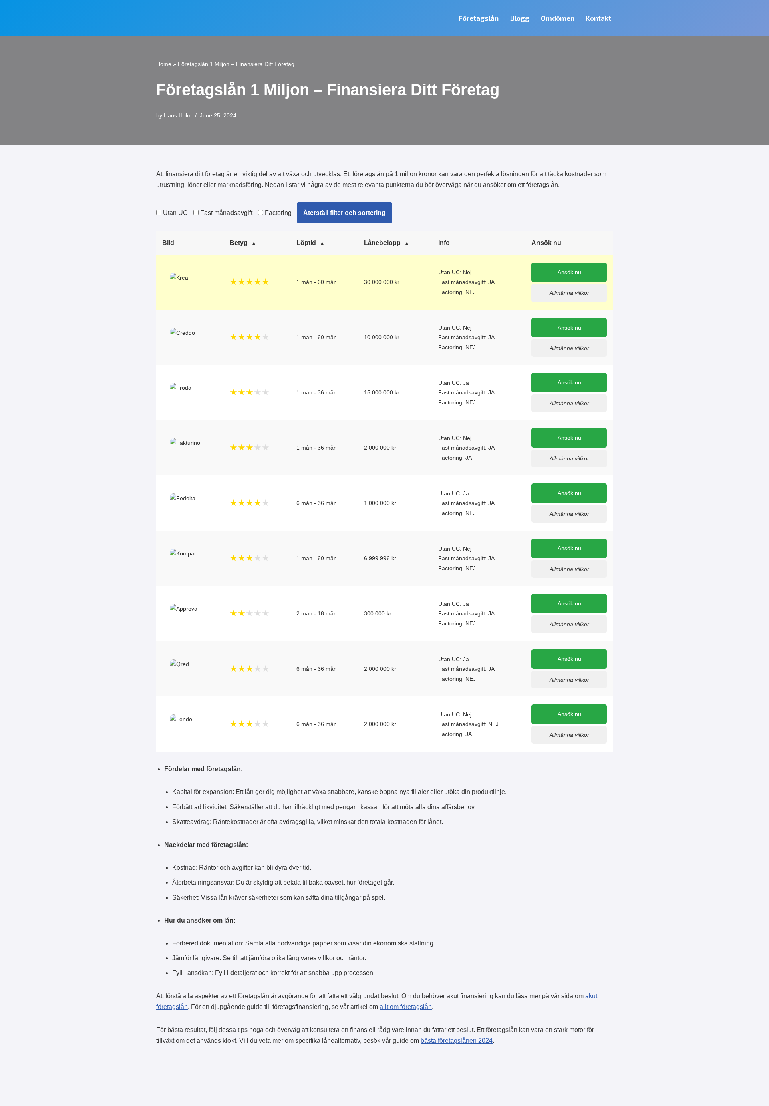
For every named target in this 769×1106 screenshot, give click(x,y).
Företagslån (479, 18)
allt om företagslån (406, 1006)
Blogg (519, 18)
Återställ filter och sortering (344, 212)
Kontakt (598, 18)
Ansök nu (569, 272)
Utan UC (174, 212)
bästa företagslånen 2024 (457, 1040)
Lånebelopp (382, 242)
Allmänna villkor (569, 293)
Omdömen (557, 18)
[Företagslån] (198, 17)
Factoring (277, 212)
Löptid (306, 242)
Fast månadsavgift (225, 212)
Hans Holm (178, 115)
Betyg (238, 242)
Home (163, 64)
